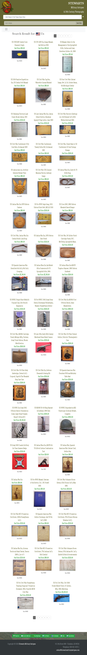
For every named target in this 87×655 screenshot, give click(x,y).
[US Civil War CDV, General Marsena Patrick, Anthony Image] (43, 189)
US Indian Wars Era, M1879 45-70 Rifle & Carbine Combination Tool (43, 448)
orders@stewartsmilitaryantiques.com (67, 650)
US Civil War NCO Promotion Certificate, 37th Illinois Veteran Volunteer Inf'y (67, 517)
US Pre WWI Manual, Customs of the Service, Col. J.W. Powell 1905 (39, 482)
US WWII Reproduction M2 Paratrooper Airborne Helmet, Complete (67, 411)
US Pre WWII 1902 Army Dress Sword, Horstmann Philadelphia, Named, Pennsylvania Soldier (43, 302)
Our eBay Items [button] (37, 636)
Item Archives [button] (71, 636)
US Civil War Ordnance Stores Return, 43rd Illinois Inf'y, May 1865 (66, 482)
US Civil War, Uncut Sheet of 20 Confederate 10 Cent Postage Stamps (67, 147)
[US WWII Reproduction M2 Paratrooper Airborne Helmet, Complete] (67, 426)
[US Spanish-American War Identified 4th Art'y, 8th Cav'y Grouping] (19, 283)
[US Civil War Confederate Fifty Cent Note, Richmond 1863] (19, 157)
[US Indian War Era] (17, 492)
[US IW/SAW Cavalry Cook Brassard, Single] (19, 54)
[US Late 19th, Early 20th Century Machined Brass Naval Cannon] (43, 347)
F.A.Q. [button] (63, 636)
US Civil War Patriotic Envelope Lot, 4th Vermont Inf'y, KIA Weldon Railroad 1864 (67, 117)
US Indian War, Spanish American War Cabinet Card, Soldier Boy (67, 448)
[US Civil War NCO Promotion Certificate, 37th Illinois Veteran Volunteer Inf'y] (67, 530)
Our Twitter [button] (46, 636)
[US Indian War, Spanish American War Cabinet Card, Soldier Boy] (67, 464)
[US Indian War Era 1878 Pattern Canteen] (19, 220)
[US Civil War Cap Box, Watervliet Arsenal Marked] (43, 94)
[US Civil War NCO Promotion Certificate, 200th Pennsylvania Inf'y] (19, 530)
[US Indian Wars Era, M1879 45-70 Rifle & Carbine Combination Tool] (43, 461)
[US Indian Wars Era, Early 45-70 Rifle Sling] (67, 181)
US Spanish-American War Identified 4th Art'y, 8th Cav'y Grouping (19, 268)
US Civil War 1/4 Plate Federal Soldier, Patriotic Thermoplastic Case (67, 337)
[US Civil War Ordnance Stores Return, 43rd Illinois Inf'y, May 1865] (66, 498)
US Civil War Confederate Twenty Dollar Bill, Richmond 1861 (43, 147)
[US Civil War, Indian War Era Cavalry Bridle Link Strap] (19, 248)
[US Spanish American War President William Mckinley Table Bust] (67, 389)
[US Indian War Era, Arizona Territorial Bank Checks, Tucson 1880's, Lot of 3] (19, 567)
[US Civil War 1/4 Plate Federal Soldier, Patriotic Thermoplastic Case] (67, 353)
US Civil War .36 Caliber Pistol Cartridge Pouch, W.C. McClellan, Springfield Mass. (67, 238)
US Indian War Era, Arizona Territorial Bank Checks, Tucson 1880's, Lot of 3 (19, 551)
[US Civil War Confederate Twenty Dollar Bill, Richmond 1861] (43, 159)
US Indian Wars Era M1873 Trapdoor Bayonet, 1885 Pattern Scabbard (67, 268)
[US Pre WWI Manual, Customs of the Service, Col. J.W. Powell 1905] (39, 498)
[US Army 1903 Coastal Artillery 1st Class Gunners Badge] (19, 461)
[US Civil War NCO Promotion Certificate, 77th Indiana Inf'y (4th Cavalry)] (43, 565)
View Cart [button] (17, 636)
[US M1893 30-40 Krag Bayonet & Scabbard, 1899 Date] (43, 423)
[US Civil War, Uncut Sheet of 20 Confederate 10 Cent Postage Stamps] (67, 157)
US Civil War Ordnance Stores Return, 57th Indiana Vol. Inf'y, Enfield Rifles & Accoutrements (67, 551)
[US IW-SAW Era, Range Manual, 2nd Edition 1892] (43, 58)
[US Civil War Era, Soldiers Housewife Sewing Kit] (43, 386)
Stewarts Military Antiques (27, 644)
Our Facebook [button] (55, 636)
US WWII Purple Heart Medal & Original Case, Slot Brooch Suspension (19, 302)
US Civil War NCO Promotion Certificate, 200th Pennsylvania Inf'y (19, 517)
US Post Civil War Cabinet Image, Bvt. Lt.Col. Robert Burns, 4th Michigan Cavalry (67, 82)
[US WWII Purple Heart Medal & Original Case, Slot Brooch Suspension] (19, 318)
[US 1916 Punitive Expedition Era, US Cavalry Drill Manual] (19, 95)
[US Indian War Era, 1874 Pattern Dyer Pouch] (43, 250)
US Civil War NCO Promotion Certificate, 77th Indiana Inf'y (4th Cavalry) (43, 551)
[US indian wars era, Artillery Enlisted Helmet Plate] (19, 186)
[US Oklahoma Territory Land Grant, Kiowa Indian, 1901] (19, 129)
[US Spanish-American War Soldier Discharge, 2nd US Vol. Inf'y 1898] (43, 533)
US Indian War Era (16, 479)
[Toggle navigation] (6, 29)
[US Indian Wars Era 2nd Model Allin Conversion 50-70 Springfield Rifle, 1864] (43, 281)
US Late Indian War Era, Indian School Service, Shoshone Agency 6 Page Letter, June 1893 (43, 117)
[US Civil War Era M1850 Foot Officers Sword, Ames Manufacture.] (67, 318)
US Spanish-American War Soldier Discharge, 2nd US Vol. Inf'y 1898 (43, 517)
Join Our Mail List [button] (26, 636)
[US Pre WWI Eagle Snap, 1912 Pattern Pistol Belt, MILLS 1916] (43, 218)
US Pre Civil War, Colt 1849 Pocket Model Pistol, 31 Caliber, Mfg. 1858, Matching (61, 586)
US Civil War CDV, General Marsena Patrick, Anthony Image (43, 173)
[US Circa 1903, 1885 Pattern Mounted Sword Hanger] (67, 216)
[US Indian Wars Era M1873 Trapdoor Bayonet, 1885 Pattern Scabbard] (67, 284)
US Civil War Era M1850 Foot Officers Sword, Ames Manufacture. (67, 302)
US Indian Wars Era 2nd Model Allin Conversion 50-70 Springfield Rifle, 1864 (43, 268)
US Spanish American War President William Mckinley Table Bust (67, 373)
